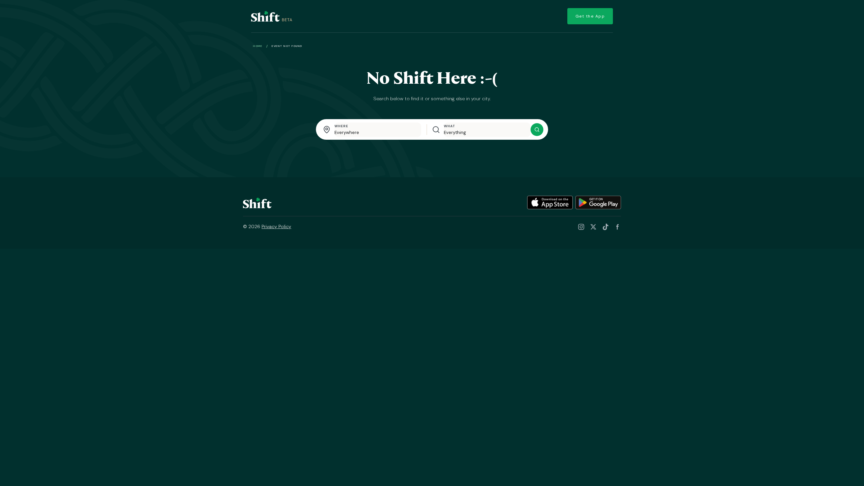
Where (341, 126)
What (449, 126)
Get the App (590, 16)
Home (257, 46)
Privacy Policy (276, 226)
